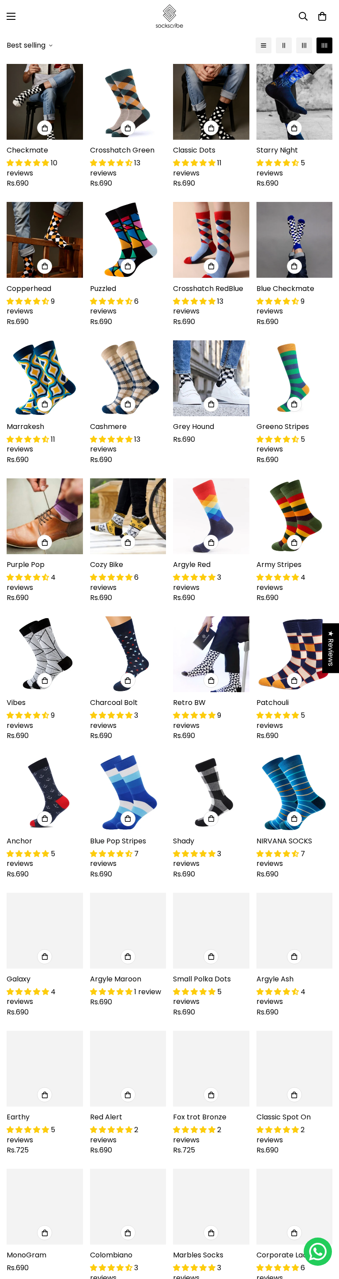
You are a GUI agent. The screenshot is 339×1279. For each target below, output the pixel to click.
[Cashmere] (128, 378)
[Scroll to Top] (322, 1231)
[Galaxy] (45, 931)
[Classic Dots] (211, 102)
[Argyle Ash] (294, 931)
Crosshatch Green (122, 150)
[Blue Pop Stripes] (128, 792)
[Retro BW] (211, 654)
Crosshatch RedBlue (208, 288)
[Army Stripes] (294, 516)
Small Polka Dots (202, 979)
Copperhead (29, 288)
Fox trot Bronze (199, 1117)
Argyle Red (192, 564)
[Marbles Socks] (211, 1207)
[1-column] (263, 45)
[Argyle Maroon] (128, 931)
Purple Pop (26, 564)
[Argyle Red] (211, 516)
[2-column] (284, 45)
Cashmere (108, 426)
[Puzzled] (128, 240)
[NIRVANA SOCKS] (294, 792)
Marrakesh (25, 426)
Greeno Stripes (282, 426)
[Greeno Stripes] (294, 378)
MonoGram (26, 1255)
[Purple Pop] (45, 516)
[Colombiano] (128, 1207)
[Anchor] (45, 792)
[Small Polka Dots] (211, 931)
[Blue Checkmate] (294, 240)
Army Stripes (278, 564)
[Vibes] (45, 654)
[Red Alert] (128, 1069)
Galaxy (18, 979)
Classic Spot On (283, 1117)
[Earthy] (45, 1069)
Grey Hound (193, 426)
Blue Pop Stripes (118, 841)
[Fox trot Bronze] (211, 1069)
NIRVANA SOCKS (284, 841)
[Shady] (211, 792)
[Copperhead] (45, 240)
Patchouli (272, 702)
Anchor (19, 841)
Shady (183, 841)
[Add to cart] (44, 127)
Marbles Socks (198, 1255)
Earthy (18, 1117)
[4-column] (324, 45)
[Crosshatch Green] (128, 102)
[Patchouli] (294, 654)
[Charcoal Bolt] (128, 654)
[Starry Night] (294, 102)
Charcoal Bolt (114, 702)
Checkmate (27, 150)
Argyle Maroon (115, 979)
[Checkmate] (45, 102)
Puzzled (103, 288)
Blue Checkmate (285, 288)
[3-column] (304, 45)
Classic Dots (194, 150)
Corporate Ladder (287, 1255)
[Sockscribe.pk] (169, 16)
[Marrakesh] (45, 378)
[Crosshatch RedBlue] (211, 240)
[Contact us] (318, 1252)
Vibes (16, 702)
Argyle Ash (275, 979)
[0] (322, 16)
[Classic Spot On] (294, 1069)
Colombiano (111, 1255)
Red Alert (106, 1117)
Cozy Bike (106, 564)
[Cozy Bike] (128, 516)
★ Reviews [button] (331, 648)
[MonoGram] (45, 1207)
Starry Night (277, 150)
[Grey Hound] (211, 378)
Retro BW (189, 702)
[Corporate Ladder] (294, 1207)
